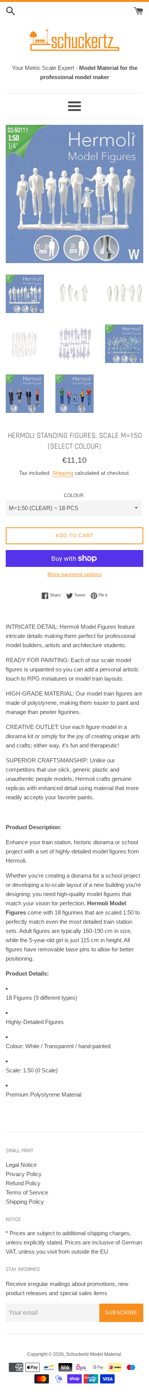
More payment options (74, 574)
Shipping (62, 473)
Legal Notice (21, 1164)
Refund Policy (23, 1183)
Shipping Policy (25, 1201)
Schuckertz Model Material (93, 1354)
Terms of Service (27, 1192)
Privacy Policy (24, 1174)
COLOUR (74, 495)
